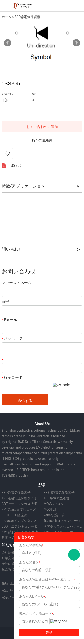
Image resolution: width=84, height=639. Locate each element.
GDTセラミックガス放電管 (21, 504)
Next (76, 43)
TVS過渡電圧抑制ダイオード (21, 498)
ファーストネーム (17, 283)
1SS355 (15, 165)
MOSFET (50, 509)
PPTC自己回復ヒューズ (19, 509)
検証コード (12, 377)
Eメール (9, 320)
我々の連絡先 (42, 140)
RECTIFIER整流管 (14, 515)
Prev (7, 43)
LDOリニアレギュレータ (19, 526)
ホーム (6, 17)
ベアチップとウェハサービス (63, 526)
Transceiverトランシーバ (62, 521)
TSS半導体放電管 (56, 498)
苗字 (5, 301)
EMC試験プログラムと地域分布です (21, 532)
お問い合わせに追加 (42, 126)
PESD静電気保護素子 (59, 492)
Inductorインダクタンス (19, 521)
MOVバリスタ (54, 504)
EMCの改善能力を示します (63, 532)
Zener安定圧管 (54, 515)
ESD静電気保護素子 (16, 492)
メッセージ (12, 338)
